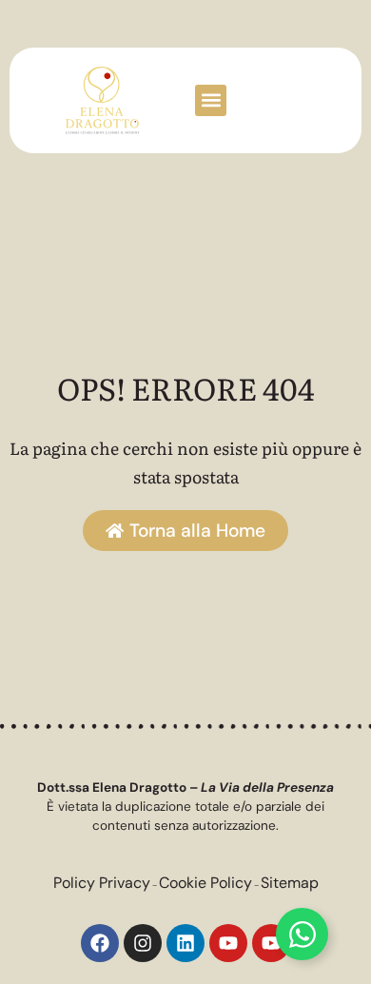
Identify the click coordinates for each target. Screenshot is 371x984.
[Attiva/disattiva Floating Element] (302, 934)
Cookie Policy (205, 883)
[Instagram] (143, 943)
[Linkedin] (185, 943)
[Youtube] (228, 943)
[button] (210, 100)
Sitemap (290, 883)
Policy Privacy (101, 883)
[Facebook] (100, 943)
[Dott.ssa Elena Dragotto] (102, 100)
